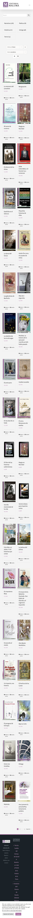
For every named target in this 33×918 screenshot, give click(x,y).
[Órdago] (23, 750)
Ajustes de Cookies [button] (8, 914)
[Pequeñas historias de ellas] (23, 198)
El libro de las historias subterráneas (8, 465)
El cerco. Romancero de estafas (23, 423)
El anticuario (8, 383)
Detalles (12, 97)
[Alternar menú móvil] (29, 5)
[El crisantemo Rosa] (9, 579)
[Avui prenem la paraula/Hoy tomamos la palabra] (23, 791)
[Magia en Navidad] (23, 113)
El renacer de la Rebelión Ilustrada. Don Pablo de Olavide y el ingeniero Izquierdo (23, 598)
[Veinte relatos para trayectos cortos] (23, 491)
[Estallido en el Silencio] (9, 198)
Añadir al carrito (7, 98)
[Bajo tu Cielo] (23, 710)
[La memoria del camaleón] (9, 73)
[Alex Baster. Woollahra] (23, 630)
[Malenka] (9, 791)
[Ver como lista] (18, 56)
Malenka (6, 804)
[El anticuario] (9, 369)
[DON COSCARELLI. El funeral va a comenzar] (23, 153)
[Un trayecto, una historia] (9, 670)
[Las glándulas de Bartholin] (9, 282)
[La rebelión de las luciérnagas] (9, 323)
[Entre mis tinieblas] (9, 750)
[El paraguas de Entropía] (9, 710)
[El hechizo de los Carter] (23, 670)
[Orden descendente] (25, 47)
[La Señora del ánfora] (23, 534)
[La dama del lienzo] (9, 240)
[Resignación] (23, 73)
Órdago (21, 764)
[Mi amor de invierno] (9, 113)
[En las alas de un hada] (9, 407)
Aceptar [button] (18, 914)
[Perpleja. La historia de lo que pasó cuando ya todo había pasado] (23, 323)
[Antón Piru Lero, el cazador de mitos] (23, 240)
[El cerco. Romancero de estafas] (23, 407)
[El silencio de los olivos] (9, 153)
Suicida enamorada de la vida (8, 507)
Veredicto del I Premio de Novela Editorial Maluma (16, 892)
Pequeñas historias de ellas (22, 213)
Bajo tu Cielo (23, 724)
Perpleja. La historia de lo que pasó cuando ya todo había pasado (23, 340)
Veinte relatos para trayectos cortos (23, 506)
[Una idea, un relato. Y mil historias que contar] (9, 534)
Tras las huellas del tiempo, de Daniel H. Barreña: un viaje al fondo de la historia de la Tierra (16, 862)
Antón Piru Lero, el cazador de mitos (24, 256)
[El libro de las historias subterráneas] (9, 450)
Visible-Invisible (24, 382)
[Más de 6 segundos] (23, 282)
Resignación (22, 86)
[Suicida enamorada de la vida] (9, 492)
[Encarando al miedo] (9, 630)
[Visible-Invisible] (23, 369)
